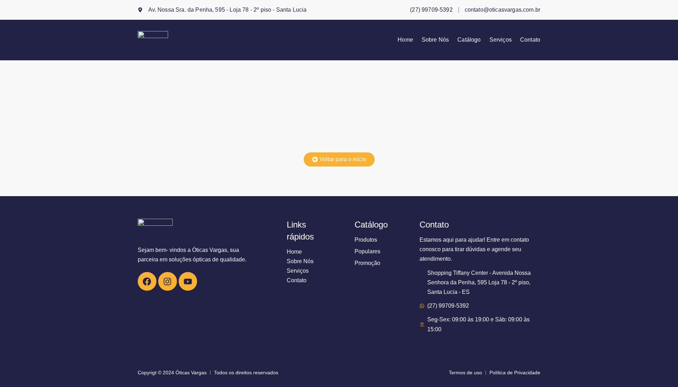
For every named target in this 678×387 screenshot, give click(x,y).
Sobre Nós (435, 40)
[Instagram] (167, 281)
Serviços (500, 40)
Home (405, 40)
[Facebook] (147, 281)
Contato (530, 40)
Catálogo (469, 40)
